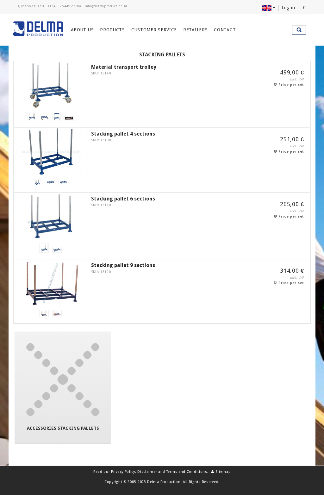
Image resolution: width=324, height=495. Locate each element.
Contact (225, 29)
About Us (82, 29)
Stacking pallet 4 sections (123, 134)
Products (112, 29)
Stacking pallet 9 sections (123, 265)
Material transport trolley (123, 67)
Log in (288, 7)
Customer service (154, 29)
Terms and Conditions (186, 472)
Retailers (195, 29)
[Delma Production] (38, 28)
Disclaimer (147, 472)
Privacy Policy (123, 472)
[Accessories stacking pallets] (62, 379)
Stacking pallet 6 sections (123, 199)
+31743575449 (57, 6)
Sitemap (223, 472)
